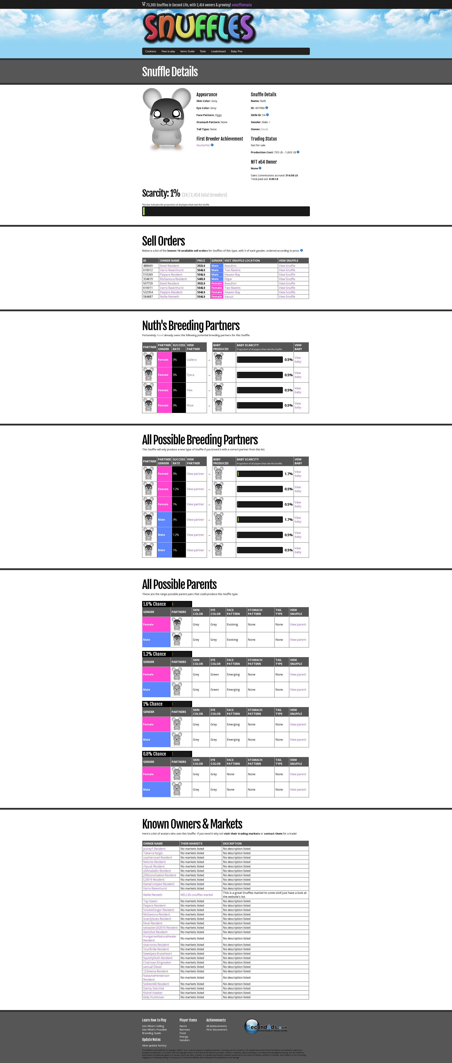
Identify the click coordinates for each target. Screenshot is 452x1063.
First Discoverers (216, 1029)
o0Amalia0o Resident (157, 871)
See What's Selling (153, 1026)
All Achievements (216, 1026)
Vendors (185, 1040)
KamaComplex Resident (158, 884)
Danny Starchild (153, 988)
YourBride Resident (156, 949)
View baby (298, 360)
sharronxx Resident (156, 945)
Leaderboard (218, 51)
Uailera (192, 360)
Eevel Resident (169, 266)
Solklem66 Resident (156, 984)
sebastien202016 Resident (160, 928)
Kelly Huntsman (153, 997)
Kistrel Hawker (153, 993)
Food (183, 1033)
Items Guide (187, 51)
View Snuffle (287, 266)
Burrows (185, 1029)
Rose (190, 405)
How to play (168, 51)
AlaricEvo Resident (155, 932)
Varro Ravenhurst (172, 270)
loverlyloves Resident (157, 919)
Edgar (228, 279)
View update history (154, 1045)
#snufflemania (242, 5)
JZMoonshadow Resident (159, 875)
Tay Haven (150, 901)
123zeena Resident (155, 971)
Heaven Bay (232, 274)
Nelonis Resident (154, 862)
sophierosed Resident (157, 857)
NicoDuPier (203, 145)
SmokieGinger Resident (158, 910)
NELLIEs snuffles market (196, 895)
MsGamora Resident (173, 279)
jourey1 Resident (154, 849)
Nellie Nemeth (169, 297)
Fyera (190, 375)
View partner (195, 474)
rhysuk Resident (154, 866)
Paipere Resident (171, 274)
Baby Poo (236, 51)
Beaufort (230, 266)
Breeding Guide (151, 1033)
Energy (184, 1036)
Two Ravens (232, 270)
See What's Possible (154, 1029)
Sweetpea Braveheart (157, 953)
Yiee (189, 390)
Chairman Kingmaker (157, 962)
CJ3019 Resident (153, 880)
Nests (183, 1026)
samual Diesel (152, 967)
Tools (203, 51)
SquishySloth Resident (158, 958)
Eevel (264, 129)
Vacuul (228, 297)
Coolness (150, 51)
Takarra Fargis (153, 853)
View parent (298, 624)
